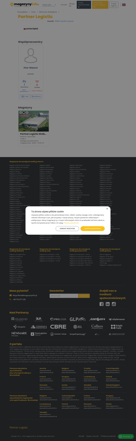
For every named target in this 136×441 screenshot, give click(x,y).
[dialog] (68, 220)
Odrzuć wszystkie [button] (67, 228)
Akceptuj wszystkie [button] (93, 228)
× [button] (107, 209)
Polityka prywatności (71, 223)
